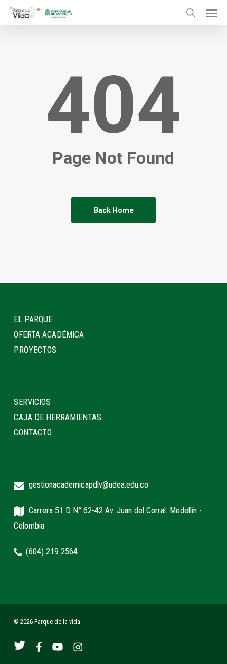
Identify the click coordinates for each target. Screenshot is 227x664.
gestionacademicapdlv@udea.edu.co (88, 485)
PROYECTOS (35, 350)
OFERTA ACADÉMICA (49, 335)
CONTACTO (33, 433)
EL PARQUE (33, 319)
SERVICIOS (32, 402)
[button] (211, 12)
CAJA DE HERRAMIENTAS (57, 417)
